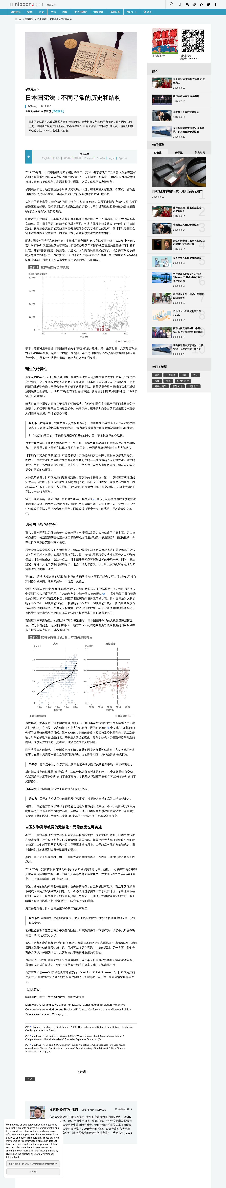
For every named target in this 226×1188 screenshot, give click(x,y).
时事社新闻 (160, 386)
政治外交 (16, 11)
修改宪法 (30, 89)
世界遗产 (193, 386)
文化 (53, 11)
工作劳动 (170, 375)
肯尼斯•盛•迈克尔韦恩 (44, 111)
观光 (168, 380)
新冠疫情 (177, 386)
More (131, 11)
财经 (29, 11)
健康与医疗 (183, 380)
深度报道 (98, 11)
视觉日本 (115, 11)
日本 (184, 375)
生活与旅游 (80, 11)
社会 (41, 11)
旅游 (157, 375)
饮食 (157, 380)
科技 (65, 11)
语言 (149, 12)
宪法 (30, 1079)
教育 (195, 375)
